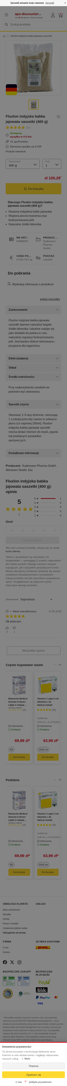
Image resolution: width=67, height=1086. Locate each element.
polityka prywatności (40, 1082)
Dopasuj (33, 1065)
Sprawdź (49, 3)
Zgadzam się (33, 1074)
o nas (19, 1082)
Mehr (27, 1058)
